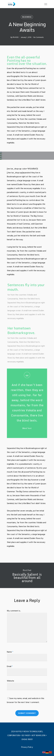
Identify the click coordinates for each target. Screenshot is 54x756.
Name (10, 651)
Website (10, 680)
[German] (47, 752)
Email (10, 666)
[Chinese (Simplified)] (50, 752)
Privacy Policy (27, 747)
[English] (44, 752)
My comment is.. (14, 610)
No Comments (38, 37)
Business (27, 17)
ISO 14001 (26, 735)
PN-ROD (16, 37)
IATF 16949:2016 (38, 735)
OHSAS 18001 (27, 739)
